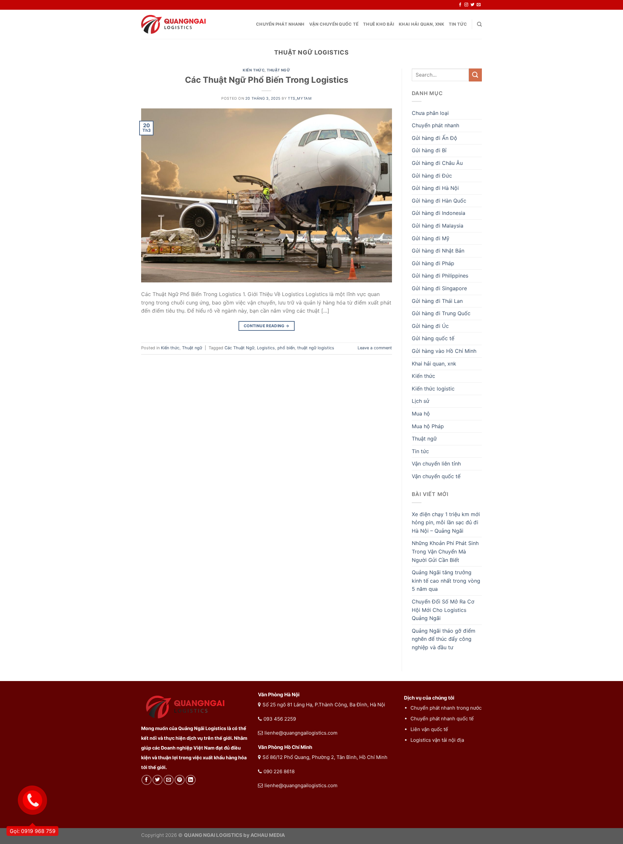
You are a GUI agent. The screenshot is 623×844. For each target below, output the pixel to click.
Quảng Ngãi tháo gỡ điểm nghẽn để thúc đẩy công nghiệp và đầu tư (443, 639)
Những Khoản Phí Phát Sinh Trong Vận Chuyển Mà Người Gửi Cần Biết (445, 551)
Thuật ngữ (278, 70)
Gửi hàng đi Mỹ (430, 238)
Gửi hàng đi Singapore (439, 288)
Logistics (266, 347)
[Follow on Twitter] (472, 5)
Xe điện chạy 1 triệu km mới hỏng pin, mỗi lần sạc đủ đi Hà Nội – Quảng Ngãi (446, 522)
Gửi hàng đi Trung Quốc (441, 313)
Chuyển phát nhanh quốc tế (442, 718)
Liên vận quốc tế (429, 729)
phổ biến (286, 347)
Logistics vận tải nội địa (437, 740)
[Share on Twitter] (158, 780)
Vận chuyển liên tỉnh (436, 463)
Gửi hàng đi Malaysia (437, 225)
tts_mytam (300, 98)
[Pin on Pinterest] (180, 780)
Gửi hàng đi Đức (432, 175)
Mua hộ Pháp (428, 426)
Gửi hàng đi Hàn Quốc (439, 200)
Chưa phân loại (430, 113)
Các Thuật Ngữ (239, 347)
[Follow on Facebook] (460, 5)
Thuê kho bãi (378, 24)
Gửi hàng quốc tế (433, 338)
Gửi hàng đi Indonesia (438, 213)
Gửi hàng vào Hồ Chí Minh (444, 351)
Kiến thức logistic (433, 388)
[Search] (479, 24)
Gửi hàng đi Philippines (440, 275)
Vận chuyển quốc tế (334, 24)
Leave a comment (375, 347)
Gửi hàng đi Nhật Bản (438, 250)
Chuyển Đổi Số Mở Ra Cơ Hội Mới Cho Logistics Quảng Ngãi (443, 609)
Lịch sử (420, 401)
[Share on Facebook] (146, 780)
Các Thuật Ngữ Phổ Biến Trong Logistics (266, 80)
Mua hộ (421, 413)
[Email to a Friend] (169, 780)
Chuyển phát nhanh (280, 24)
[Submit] (475, 74)
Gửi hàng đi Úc (430, 326)
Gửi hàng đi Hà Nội (435, 188)
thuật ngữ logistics (315, 347)
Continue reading (266, 325)
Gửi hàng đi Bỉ (429, 150)
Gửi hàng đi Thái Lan (437, 301)
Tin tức (458, 24)
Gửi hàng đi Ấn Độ (434, 138)
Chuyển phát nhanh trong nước (446, 708)
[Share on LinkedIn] (191, 780)
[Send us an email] (479, 5)
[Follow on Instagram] (466, 5)
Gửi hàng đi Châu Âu (437, 163)
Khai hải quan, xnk (421, 24)
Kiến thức (253, 70)
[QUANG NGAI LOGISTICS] (173, 24)
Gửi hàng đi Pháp (433, 263)
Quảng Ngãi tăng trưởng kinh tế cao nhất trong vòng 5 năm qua (446, 580)
